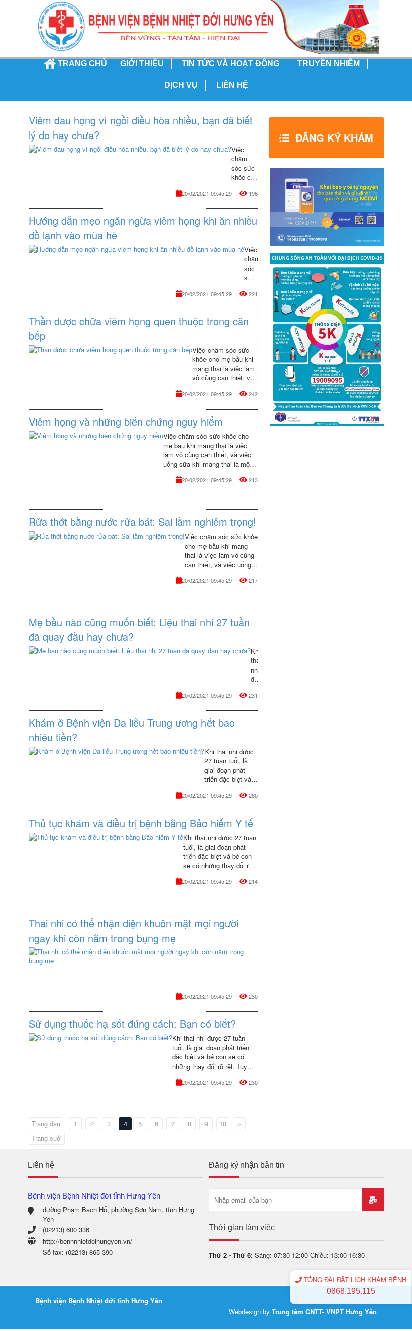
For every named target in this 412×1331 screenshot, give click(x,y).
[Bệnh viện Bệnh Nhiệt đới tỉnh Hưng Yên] (206, 26)
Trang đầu (46, 1123)
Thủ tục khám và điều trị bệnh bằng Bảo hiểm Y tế (141, 823)
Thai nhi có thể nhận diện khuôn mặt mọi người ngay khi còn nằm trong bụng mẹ (133, 930)
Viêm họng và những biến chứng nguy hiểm (126, 421)
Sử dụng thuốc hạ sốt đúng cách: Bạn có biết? (132, 1023)
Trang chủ (82, 63)
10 (222, 1123)
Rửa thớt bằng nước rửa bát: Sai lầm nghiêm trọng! (142, 521)
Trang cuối (47, 1138)
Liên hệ (232, 85)
